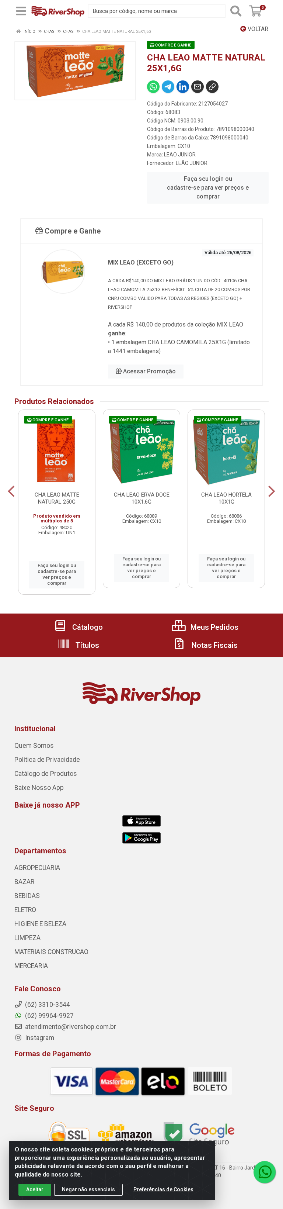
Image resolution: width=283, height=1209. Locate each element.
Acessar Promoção (149, 371)
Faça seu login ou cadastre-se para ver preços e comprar (208, 187)
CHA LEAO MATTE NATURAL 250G (57, 498)
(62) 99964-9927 (49, 1015)
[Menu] (21, 11)
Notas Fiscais (214, 645)
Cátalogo (86, 627)
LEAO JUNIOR (180, 155)
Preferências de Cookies (163, 1189)
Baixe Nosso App (39, 787)
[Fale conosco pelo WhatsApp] (265, 1172)
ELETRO (25, 909)
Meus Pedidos (213, 627)
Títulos (86, 645)
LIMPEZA (27, 938)
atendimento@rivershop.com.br (70, 1026)
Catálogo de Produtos (45, 773)
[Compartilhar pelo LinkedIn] (183, 86)
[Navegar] (11, 491)
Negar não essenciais (88, 1189)
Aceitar (34, 1189)
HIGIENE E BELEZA (40, 924)
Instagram (39, 1038)
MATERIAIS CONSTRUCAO (51, 952)
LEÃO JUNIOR (191, 163)
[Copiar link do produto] (212, 86)
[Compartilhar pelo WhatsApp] (153, 86)
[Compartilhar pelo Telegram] (168, 86)
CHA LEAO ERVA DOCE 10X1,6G (142, 498)
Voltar (257, 28)
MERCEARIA (31, 966)
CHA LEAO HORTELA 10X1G (226, 498)
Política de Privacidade (47, 759)
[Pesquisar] (235, 11)
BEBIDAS (27, 895)
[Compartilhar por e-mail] (197, 86)
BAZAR (24, 881)
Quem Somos (34, 745)
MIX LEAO (230, 324)
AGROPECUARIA (37, 867)
